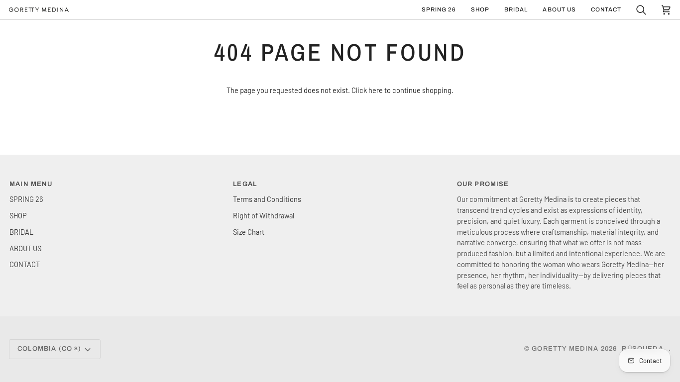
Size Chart (248, 231)
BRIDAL (21, 231)
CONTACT (24, 264)
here (375, 90)
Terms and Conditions (267, 198)
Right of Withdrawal (263, 215)
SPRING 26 (26, 198)
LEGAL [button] (245, 184)
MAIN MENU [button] (31, 184)
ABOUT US (25, 248)
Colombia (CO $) (49, 348)
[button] (480, 9)
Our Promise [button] (483, 184)
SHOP (18, 215)
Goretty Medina (565, 348)
